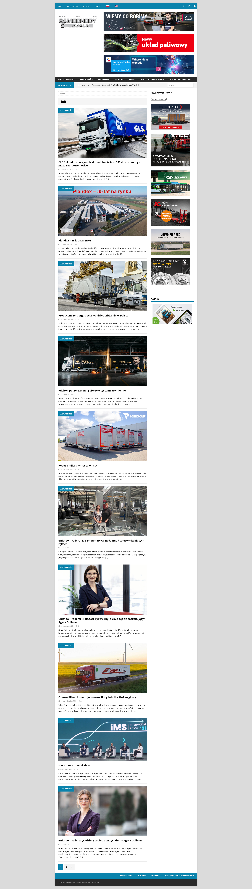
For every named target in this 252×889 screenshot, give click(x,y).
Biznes (132, 79)
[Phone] (189, 6)
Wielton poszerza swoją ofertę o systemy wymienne (92, 390)
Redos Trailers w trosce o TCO (77, 465)
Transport (103, 79)
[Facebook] (178, 6)
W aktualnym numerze (152, 79)
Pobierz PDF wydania (180, 79)
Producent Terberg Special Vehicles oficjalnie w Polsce (93, 315)
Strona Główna (66, 79)
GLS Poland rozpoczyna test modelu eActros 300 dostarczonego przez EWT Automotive (99, 163)
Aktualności (86, 79)
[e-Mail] (194, 6)
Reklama (86, 6)
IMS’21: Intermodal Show (74, 765)
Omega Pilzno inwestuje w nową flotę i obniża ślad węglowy (97, 697)
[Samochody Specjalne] (77, 22)
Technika (119, 79)
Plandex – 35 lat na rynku (74, 240)
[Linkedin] (184, 6)
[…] (107, 179)
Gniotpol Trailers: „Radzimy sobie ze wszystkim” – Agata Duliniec (100, 840)
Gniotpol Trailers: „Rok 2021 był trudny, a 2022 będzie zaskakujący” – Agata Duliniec (102, 620)
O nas (60, 6)
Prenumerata (72, 6)
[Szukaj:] (180, 85)
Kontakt (98, 6)
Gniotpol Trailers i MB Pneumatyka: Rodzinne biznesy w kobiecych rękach (101, 542)
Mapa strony (126, 876)
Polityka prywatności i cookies (179, 876)
